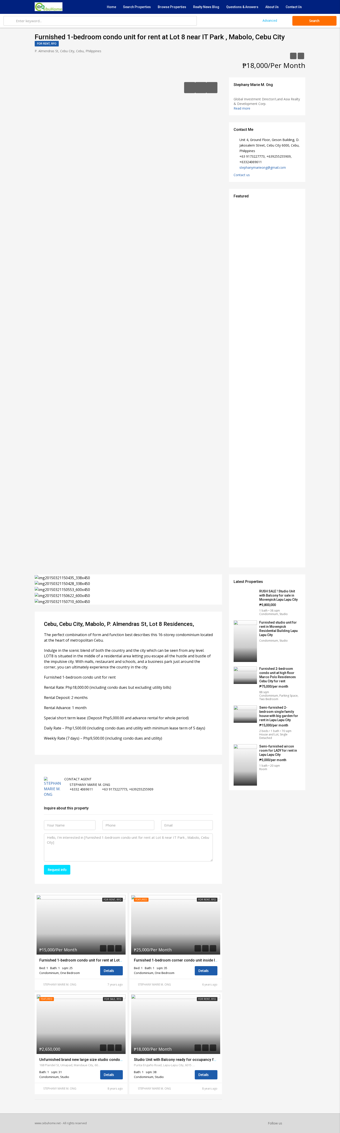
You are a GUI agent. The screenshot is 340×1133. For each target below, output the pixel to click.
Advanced (270, 20)
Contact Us (294, 7)
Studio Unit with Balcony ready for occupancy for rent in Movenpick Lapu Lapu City (204, 1059)
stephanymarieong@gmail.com (262, 167)
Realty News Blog (206, 7)
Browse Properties (172, 7)
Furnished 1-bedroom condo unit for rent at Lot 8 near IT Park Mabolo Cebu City (107, 960)
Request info (57, 869)
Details (109, 970)
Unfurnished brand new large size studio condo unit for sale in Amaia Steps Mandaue (111, 1059)
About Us (272, 7)
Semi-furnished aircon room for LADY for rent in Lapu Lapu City (278, 750)
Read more (242, 108)
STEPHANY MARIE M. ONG (59, 984)
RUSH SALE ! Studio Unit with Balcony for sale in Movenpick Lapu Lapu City (278, 595)
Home (111, 7)
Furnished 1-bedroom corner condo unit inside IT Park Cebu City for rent (195, 960)
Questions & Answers (242, 7)
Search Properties (137, 7)
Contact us (242, 175)
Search (314, 20)
